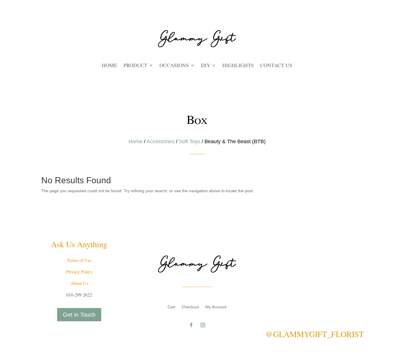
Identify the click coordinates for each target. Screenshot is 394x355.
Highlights (238, 66)
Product (135, 66)
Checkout (190, 307)
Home (109, 66)
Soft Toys (189, 141)
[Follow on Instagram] (202, 325)
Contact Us (276, 66)
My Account (215, 307)
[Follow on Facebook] (191, 325)
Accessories (161, 141)
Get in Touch (79, 314)
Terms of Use (79, 260)
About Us (79, 283)
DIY (205, 66)
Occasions (174, 66)
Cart (171, 307)
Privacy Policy (79, 272)
